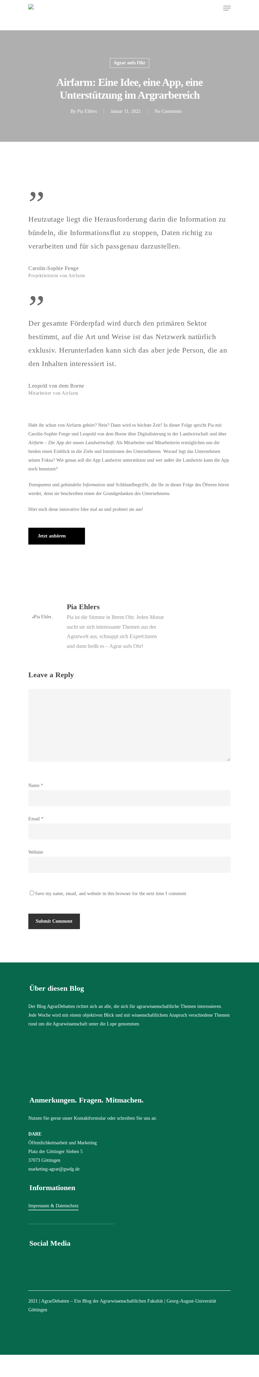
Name (35, 785)
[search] (214, 8)
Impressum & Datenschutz (53, 1205)
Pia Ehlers (87, 111)
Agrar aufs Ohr (129, 62)
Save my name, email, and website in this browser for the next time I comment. (111, 893)
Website (35, 852)
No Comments (168, 111)
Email (36, 818)
